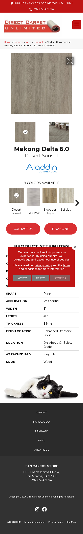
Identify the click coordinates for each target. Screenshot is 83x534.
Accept (22, 278)
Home (7, 41)
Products (39, 41)
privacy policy (43, 265)
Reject (40, 278)
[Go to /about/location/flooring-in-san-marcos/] (41, 474)
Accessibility (14, 522)
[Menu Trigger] (76, 24)
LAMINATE (41, 431)
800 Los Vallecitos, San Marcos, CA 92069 (43, 3)
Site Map (71, 522)
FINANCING (60, 229)
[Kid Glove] (33, 197)
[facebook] (44, 509)
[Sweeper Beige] (50, 195)
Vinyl (28, 41)
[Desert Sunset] (16, 195)
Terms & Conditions (34, 522)
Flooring (18, 41)
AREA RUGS (41, 449)
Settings (60, 278)
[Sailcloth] (66, 195)
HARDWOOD (41, 421)
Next (77, 130)
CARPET (41, 412)
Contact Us (23, 229)
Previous (6, 130)
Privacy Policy (55, 522)
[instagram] (37, 509)
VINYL (41, 440)
